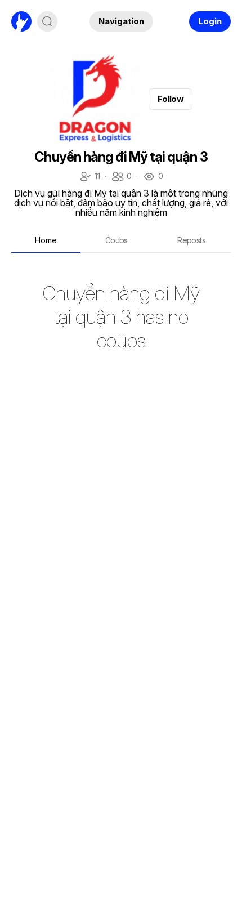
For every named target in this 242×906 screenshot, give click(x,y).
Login (210, 21)
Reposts (191, 240)
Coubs (116, 240)
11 (89, 177)
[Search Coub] (47, 21)
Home (46, 240)
